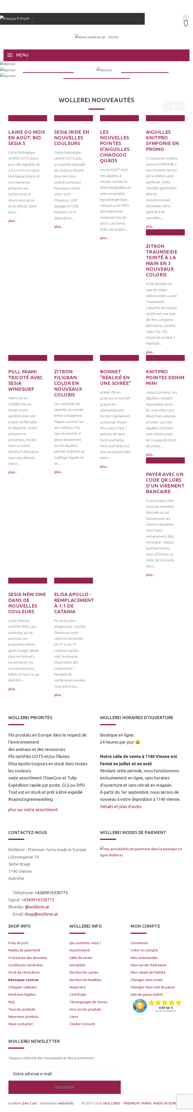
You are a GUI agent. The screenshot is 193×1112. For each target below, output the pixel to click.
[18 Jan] (119, 358)
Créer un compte (144, 950)
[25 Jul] (73, 118)
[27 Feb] (27, 358)
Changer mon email (146, 980)
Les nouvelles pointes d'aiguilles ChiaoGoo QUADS (114, 146)
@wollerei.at (37, 906)
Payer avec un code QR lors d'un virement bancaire (165, 482)
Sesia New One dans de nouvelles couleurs (27, 603)
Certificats (77, 994)
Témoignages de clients (88, 1002)
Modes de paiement (24, 950)
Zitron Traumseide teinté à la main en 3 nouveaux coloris (161, 260)
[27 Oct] (27, 581)
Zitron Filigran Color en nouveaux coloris (68, 383)
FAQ (11, 1002)
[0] (180, 31)
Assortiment (79, 950)
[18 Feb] (73, 358)
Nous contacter (20, 1024)
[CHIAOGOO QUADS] (144, 70)
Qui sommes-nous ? (85, 943)
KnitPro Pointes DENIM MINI (165, 377)
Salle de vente (80, 958)
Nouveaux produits (23, 1017)
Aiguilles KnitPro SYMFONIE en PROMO (162, 140)
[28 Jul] (27, 118)
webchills (66, 1103)
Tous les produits (22, 1009)
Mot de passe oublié (147, 994)
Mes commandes (144, 958)
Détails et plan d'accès (120, 806)
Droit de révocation (24, 972)
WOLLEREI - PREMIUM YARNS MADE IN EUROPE (142, 1103)
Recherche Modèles (85, 980)
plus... (12, 221)
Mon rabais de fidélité (148, 972)
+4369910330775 (51, 892)
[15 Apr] (165, 232)
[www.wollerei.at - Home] (96, 37)
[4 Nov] (165, 460)
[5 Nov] (165, 358)
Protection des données (27, 958)
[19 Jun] (119, 118)
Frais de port (18, 943)
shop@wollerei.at (41, 914)
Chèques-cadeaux (22, 987)
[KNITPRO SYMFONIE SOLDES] (96, 76)
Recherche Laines (83, 972)
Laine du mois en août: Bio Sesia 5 (26, 137)
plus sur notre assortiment (33, 809)
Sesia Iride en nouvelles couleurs (71, 137)
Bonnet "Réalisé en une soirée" (115, 377)
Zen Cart (29, 1103)
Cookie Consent (82, 1024)
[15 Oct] (73, 581)
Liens (73, 1017)
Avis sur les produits (85, 1009)
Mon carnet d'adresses (149, 965)
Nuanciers (77, 987)
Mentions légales (22, 994)
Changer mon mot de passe (153, 987)
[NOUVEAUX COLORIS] (48, 70)
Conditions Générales (25, 965)
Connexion (139, 943)
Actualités (77, 965)
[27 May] (165, 118)
